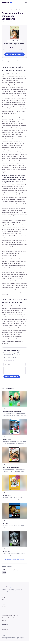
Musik (10, 569)
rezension (7, 2)
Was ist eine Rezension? (8, 618)
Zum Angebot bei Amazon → (14, 54)
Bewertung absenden (11, 376)
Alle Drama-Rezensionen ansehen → (14, 559)
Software (21, 569)
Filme (6, 8)
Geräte (4, 572)
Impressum (5, 627)
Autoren (4, 620)
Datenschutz (5, 629)
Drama (10, 8)
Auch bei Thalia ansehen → (10, 61)
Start (3, 8)
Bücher (4, 569)
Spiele (15, 569)
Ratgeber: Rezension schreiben (10, 615)
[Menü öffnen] (25, 2)
